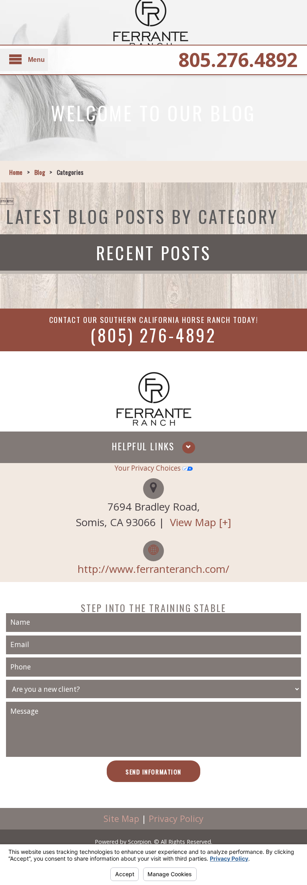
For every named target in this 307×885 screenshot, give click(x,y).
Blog (39, 171)
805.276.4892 (237, 60)
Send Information (153, 771)
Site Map (121, 818)
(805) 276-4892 (153, 334)
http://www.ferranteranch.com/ (153, 569)
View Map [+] (200, 522)
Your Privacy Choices (148, 468)
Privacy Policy (176, 818)
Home (15, 171)
